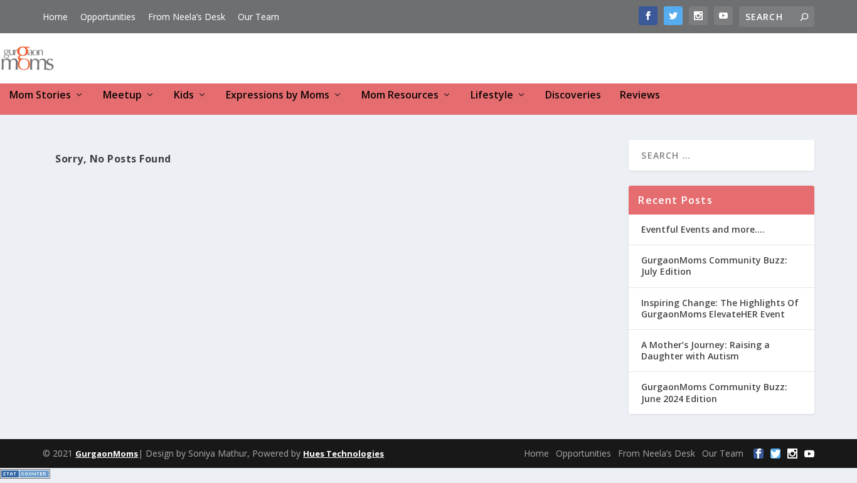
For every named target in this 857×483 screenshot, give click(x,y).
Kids (184, 96)
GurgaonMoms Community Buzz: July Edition (714, 265)
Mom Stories (40, 96)
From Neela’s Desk (186, 17)
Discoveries (573, 96)
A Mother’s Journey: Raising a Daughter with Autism (705, 350)
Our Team (258, 17)
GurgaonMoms (106, 453)
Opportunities (108, 17)
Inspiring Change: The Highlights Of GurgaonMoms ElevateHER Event (720, 308)
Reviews (640, 96)
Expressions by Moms (277, 96)
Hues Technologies (343, 453)
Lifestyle (492, 96)
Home (55, 17)
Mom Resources (400, 96)
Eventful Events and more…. (703, 229)
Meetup (122, 96)
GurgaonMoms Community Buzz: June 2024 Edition (714, 392)
